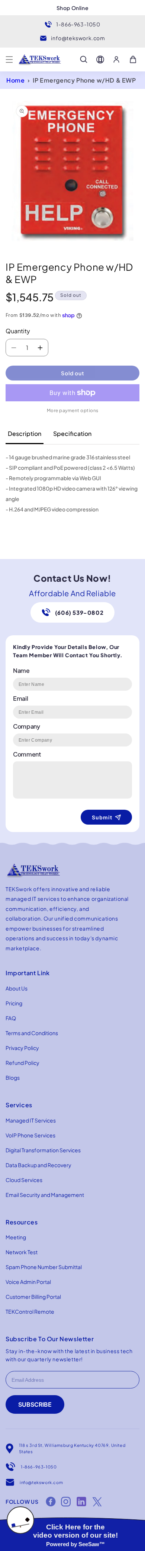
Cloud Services (24, 1179)
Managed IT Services (31, 1120)
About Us (17, 988)
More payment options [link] (73, 410)
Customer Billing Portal (33, 1296)
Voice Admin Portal (28, 1281)
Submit (102, 817)
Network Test (22, 1252)
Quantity (18, 331)
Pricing (14, 1003)
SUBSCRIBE (35, 1404)
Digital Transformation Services (43, 1150)
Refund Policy (22, 1062)
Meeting (16, 1237)
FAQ (11, 1018)
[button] (9, 59)
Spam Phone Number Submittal (44, 1266)
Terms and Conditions (32, 1033)
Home (15, 80)
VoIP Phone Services (30, 1135)
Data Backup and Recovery (38, 1165)
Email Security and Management (45, 1194)
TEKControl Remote (30, 1311)
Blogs (13, 1077)
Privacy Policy (22, 1047)
